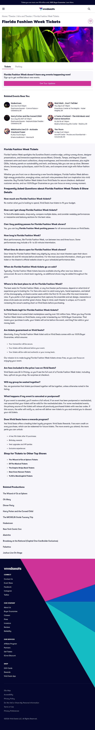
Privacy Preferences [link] (11, 711)
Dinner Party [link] (8, 505)
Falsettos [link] (7, 547)
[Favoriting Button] (90, 21)
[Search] (89, 8)
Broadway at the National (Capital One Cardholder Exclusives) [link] (30, 541)
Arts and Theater (24, 16)
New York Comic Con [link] (12, 529)
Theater (12, 16)
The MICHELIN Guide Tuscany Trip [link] (18, 517)
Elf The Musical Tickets (18, 464)
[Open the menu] (3, 8)
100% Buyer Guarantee (57, 2)
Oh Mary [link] (7, 499)
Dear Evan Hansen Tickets (20, 472)
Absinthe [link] (7, 535)
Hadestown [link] (8, 523)
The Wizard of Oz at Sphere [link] (15, 493)
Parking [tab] (18, 67)
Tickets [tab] (7, 67)
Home (4, 16)
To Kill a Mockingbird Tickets (21, 476)
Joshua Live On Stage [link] (12, 553)
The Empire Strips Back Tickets (21, 468)
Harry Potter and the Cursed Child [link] (18, 511)
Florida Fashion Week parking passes (36, 228)
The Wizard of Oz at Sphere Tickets (23, 460)
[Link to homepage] (47, 9)
